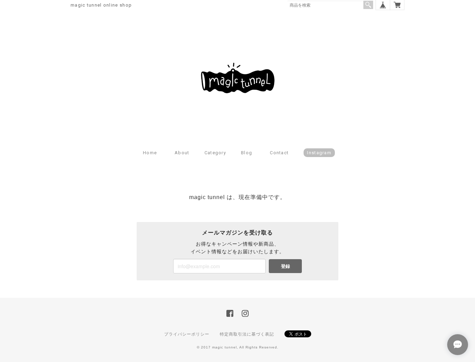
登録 (285, 266)
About (182, 152)
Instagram (319, 152)
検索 (368, 5)
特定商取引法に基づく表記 (247, 334)
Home (150, 152)
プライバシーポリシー (186, 334)
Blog (246, 152)
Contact (279, 152)
